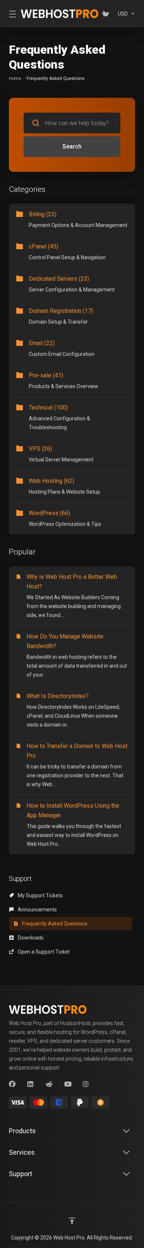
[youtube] (67, 1084)
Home (15, 78)
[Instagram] (86, 1084)
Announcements (37, 909)
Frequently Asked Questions (54, 924)
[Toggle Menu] (10, 13)
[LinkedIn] (30, 1084)
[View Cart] (107, 13)
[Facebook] (12, 1084)
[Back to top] (72, 1221)
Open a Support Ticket (43, 952)
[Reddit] (49, 1084)
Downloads (30, 938)
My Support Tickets (40, 895)
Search (72, 146)
